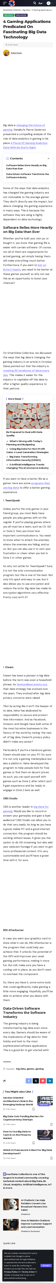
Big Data (9, 15)
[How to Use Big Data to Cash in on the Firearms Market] (45, 1134)
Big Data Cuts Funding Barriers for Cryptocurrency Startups (23, 1118)
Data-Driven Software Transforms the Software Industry (27, 176)
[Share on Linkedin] (50, 1080)
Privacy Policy (11, 1272)
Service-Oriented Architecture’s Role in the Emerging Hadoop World (18, 1101)
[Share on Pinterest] (43, 1080)
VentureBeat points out (32, 684)
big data (20, 1068)
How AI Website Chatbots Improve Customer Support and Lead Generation (36, 1223)
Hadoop (44, 1105)
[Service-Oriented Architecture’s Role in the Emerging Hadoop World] (45, 1100)
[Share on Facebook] (29, 1080)
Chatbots (25, 1214)
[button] (46, 1265)
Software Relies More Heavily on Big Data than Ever (26, 167)
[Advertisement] (28, 90)
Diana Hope (16, 53)
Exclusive (21, 15)
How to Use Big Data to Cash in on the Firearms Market (17, 1135)
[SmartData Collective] (11, 3)
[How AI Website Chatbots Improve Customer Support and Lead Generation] (11, 1225)
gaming (39, 1068)
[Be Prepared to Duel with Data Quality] (28, 416)
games (30, 1068)
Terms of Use (28, 1272)
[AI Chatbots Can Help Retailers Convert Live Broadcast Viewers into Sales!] (11, 1204)
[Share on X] (36, 1080)
